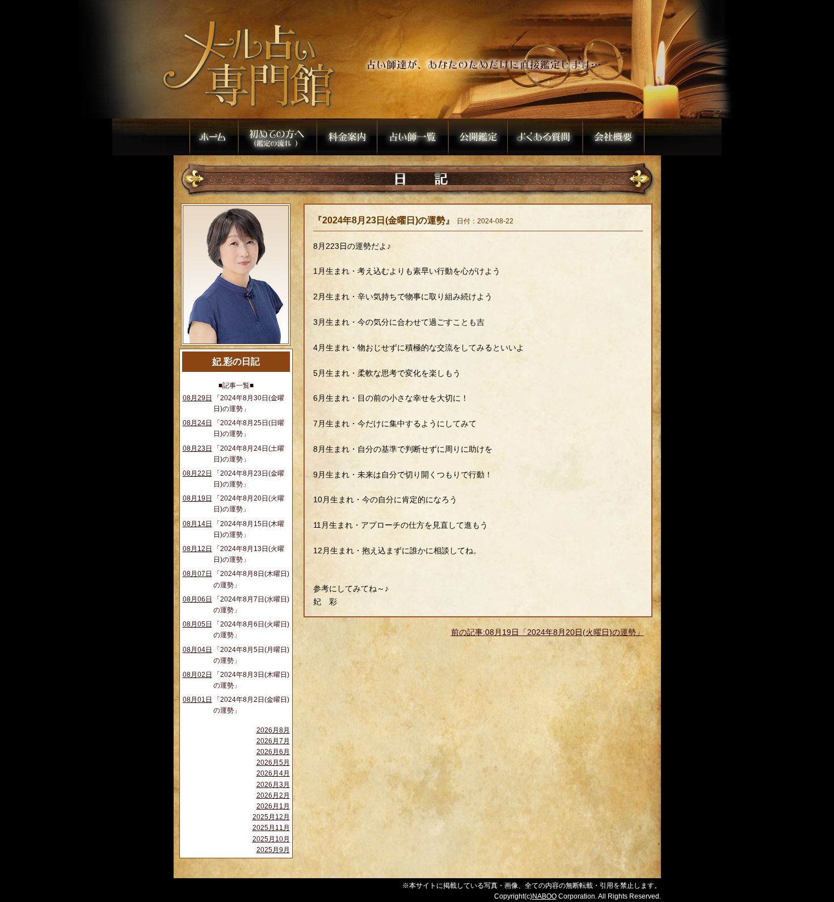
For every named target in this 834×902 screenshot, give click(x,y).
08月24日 (197, 423)
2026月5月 (273, 763)
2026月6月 (273, 752)
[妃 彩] (235, 345)
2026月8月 (273, 730)
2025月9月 (273, 850)
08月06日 (197, 599)
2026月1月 (273, 806)
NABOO (544, 896)
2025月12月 (271, 817)
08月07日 (197, 574)
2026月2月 (273, 795)
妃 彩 (222, 361)
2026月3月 (273, 785)
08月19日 (197, 498)
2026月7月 (273, 741)
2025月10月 (271, 839)
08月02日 (197, 675)
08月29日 (197, 398)
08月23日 (197, 448)
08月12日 (197, 549)
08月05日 (197, 624)
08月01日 (197, 700)
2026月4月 (273, 773)
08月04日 (197, 650)
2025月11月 (271, 828)
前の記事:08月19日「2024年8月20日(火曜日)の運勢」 (547, 632)
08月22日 (197, 473)
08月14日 (197, 524)
